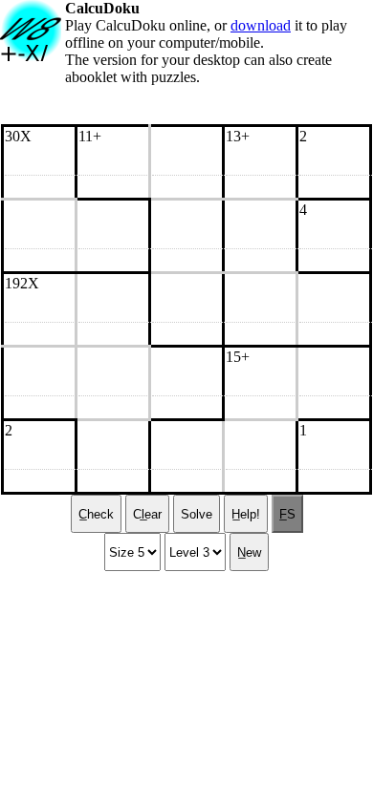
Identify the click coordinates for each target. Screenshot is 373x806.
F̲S (287, 514)
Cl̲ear (147, 514)
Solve (196, 514)
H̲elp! (245, 514)
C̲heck (96, 514)
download (260, 25)
